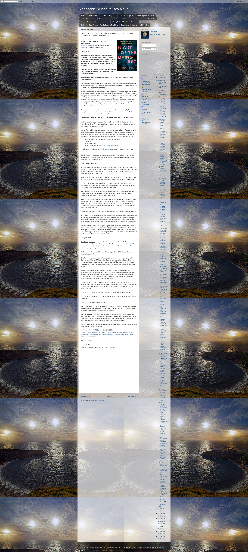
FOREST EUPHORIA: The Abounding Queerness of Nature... (163, 159)
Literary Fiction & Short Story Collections (125, 22)
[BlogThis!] (106, 330)
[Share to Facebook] (110, 330)
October (161, 90)
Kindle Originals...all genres (145, 16)
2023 (159, 516)
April (161, 499)
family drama (129, 332)
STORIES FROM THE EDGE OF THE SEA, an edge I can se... (163, 346)
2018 (159, 528)
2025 (159, 80)
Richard (154, 31)
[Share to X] (108, 330)
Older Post (132, 396)
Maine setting (85, 334)
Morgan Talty (94, 334)
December (162, 82)
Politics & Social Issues (88, 19)
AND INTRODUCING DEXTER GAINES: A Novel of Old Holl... (163, 442)
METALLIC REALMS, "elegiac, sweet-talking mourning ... (162, 334)
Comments (147, 48)
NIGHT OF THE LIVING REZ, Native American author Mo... (162, 455)
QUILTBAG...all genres (126, 16)
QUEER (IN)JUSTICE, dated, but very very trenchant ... (163, 171)
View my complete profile (157, 34)
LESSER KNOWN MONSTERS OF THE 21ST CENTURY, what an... (163, 491)
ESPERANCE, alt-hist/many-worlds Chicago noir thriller (163, 278)
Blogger (161, 547)
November (162, 86)
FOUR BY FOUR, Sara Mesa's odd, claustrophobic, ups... (163, 381)
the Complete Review (146, 90)
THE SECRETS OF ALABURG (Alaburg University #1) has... (163, 228)
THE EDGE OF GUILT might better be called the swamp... (163, 239)
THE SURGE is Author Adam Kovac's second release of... (163, 194)
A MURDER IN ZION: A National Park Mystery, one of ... (163, 135)
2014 (159, 536)
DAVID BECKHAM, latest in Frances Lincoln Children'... (163, 478)
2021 (159, 521)
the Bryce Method (106, 149)
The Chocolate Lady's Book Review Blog (146, 82)
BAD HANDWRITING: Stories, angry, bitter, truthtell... (163, 368)
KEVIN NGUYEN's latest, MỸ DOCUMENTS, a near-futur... (162, 395)
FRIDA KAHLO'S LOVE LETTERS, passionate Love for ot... (163, 311)
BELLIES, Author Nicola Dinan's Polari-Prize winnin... (162, 123)
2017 (159, 531)
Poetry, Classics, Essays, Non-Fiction (144, 19)
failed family (120, 332)
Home (83, 16)
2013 (159, 539)
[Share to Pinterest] (112, 330)
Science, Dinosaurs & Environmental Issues (95, 22)
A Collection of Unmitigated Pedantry (146, 121)
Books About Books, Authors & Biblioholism (135, 25)
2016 (159, 534)
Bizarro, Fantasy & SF (109, 16)
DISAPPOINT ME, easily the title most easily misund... (162, 183)
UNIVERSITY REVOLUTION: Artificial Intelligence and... (163, 418)
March (161, 502)
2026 (159, 77)
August (161, 99)
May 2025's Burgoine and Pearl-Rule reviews (163, 218)
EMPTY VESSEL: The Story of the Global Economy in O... (162, 430)
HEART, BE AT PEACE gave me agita (163, 269)
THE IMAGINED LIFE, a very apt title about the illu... (162, 300)
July (160, 101)
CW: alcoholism (112, 332)
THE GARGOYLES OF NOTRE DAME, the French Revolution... (163, 147)
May (160, 106)
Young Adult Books (122, 19)
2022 (159, 518)
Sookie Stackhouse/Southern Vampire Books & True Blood (99, 25)
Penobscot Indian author (121, 334)
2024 (159, 513)
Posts (146, 45)
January (161, 508)
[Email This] (104, 330)
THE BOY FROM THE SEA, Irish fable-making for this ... (163, 323)
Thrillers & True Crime (106, 19)
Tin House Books (86, 45)
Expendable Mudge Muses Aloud (103, 9)
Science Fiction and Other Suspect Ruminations (146, 112)
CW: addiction (102, 332)
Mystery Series (93, 16)
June (161, 104)
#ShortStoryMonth (91, 332)
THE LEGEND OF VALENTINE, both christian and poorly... (163, 207)
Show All (151, 126)
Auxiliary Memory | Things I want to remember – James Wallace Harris (146, 100)
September (162, 94)
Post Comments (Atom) (96, 400)
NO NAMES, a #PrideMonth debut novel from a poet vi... (163, 112)
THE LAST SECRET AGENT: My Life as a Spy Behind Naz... (163, 407)
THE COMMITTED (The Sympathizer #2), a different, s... (163, 289)
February (162, 504)
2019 (159, 526)
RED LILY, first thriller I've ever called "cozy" (163, 249)
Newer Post (86, 396)
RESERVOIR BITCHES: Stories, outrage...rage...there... (163, 357)
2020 (159, 523)
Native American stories (106, 334)
